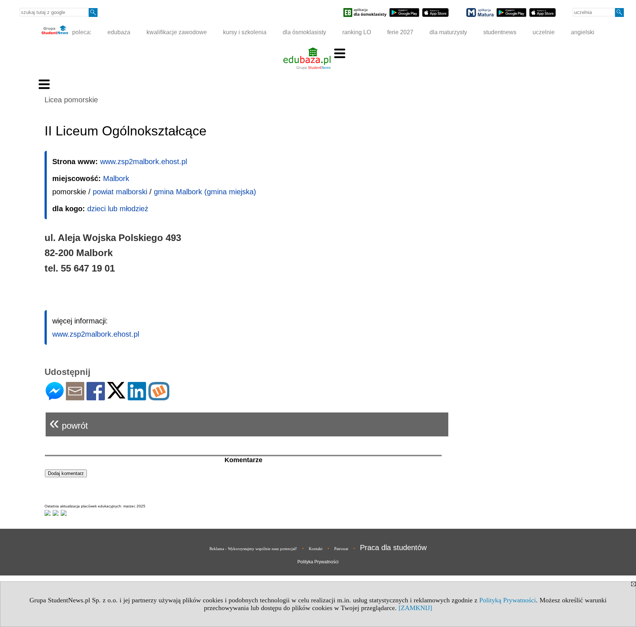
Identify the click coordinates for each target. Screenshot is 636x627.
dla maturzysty (448, 32)
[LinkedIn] (137, 397)
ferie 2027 (400, 32)
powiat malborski (120, 192)
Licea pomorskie (71, 100)
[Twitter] (116, 395)
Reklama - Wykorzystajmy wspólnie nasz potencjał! (253, 548)
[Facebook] (95, 397)
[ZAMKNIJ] (415, 608)
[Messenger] (55, 397)
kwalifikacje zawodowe (176, 32)
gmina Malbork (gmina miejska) (205, 192)
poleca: (81, 32)
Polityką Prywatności (507, 600)
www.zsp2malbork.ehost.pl (143, 161)
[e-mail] (75, 397)
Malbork (116, 178)
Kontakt (315, 548)
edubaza (118, 32)
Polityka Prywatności (318, 561)
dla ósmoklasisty (304, 32)
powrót (68, 422)
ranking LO (356, 32)
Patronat (341, 548)
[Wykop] (158, 397)
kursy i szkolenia (244, 32)
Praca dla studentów (393, 547)
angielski (582, 32)
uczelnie (544, 32)
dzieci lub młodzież (117, 209)
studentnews (499, 32)
